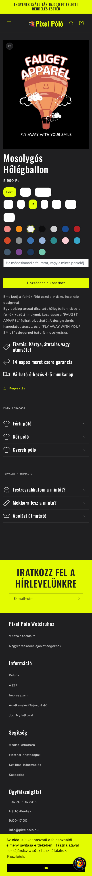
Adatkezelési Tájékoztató (28, 705)
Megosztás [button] (16, 388)
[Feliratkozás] (78, 599)
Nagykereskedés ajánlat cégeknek (35, 646)
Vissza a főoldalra (22, 636)
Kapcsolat (16, 775)
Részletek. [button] (16, 856)
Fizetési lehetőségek (25, 755)
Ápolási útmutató (22, 745)
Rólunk (14, 675)
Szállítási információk (25, 765)
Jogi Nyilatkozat (21, 715)
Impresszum (18, 695)
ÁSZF (13, 685)
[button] (9, 23)
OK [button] (46, 868)
